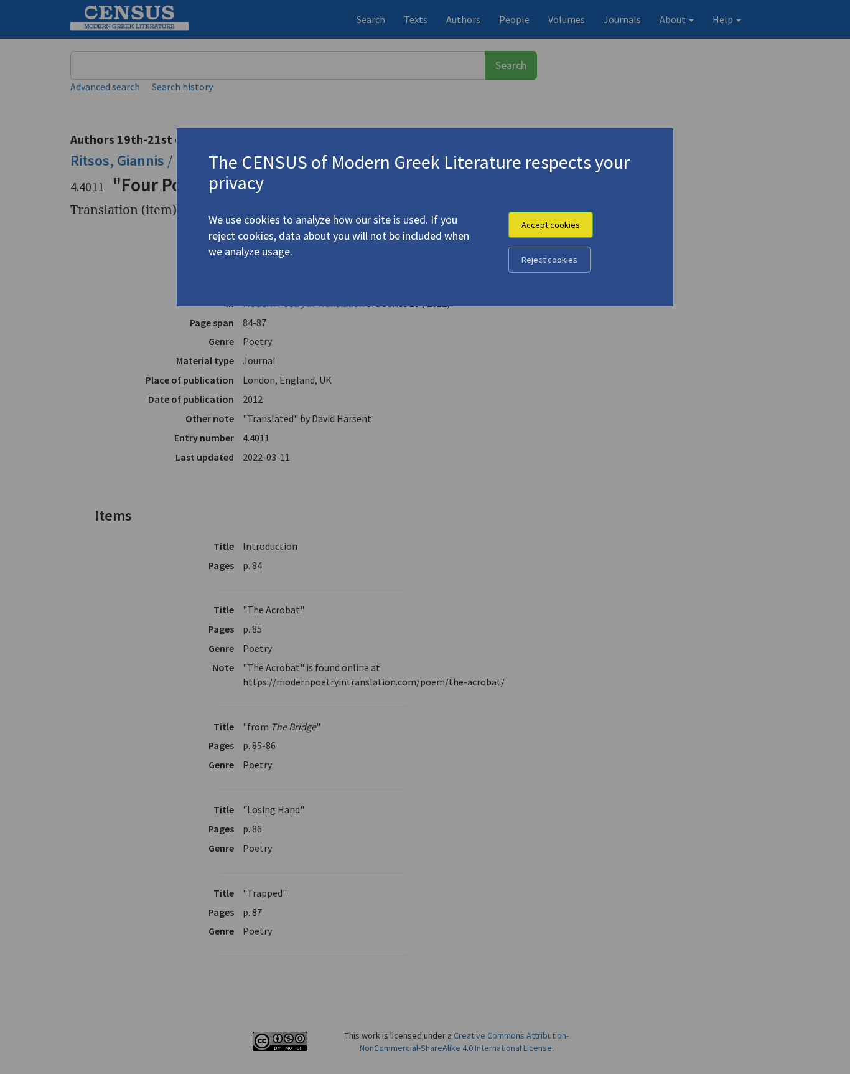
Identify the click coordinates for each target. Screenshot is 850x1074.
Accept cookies (550, 224)
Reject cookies (549, 259)
